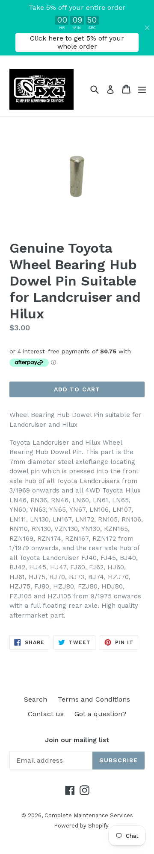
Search (35, 699)
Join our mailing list (77, 740)
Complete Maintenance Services (88, 815)
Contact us (46, 714)
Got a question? (100, 714)
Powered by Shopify (81, 825)
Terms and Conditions (94, 699)
